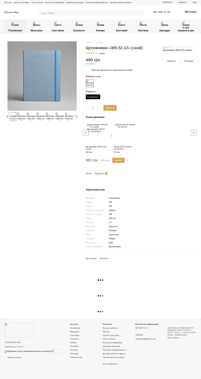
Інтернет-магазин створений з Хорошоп (19, 373)
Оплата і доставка (21, 2)
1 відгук (102, 53)
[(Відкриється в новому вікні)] (58, 351)
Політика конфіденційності (97, 2)
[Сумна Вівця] (19, 330)
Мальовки (36, 30)
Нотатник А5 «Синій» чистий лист (123, 148)
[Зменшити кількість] (88, 108)
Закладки (164, 30)
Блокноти (79, 30)
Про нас (8, 2)
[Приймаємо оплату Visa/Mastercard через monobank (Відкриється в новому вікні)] (28, 351)
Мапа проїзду (173, 338)
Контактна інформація (54, 2)
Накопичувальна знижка (113, 357)
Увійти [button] (93, 70)
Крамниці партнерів (75, 2)
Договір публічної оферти (121, 2)
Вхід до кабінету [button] (110, 328)
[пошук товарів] (142, 13)
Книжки (100, 30)
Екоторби (121, 30)
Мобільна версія (14, 357)
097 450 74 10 (161, 12)
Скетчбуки (58, 30)
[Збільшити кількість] (97, 108)
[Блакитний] (90, 83)
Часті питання (37, 2)
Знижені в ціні (186, 30)
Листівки (143, 30)
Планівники (15, 30)
